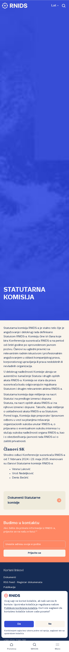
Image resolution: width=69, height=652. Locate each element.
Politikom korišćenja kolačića (20, 608)
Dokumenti (10, 577)
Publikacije (10, 587)
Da (19, 624)
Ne (49, 624)
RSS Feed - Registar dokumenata (23, 582)
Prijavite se (34, 553)
